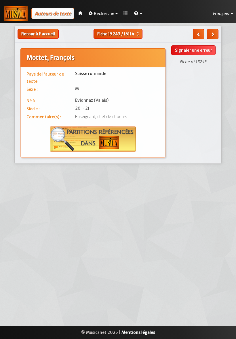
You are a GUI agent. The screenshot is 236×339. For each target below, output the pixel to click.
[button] (138, 13)
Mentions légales (138, 332)
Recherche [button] (104, 13)
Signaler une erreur (193, 50)
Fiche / (118, 33)
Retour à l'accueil (38, 33)
